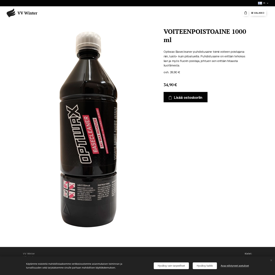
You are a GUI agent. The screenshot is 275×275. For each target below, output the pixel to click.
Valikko (259, 12)
